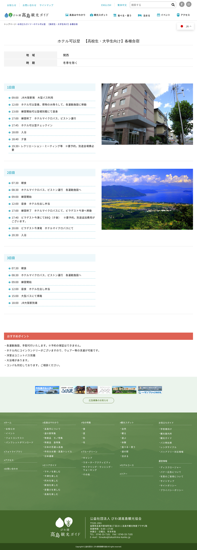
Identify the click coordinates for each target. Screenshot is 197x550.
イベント (10, 433)
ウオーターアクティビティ (97, 462)
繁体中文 (122, 4)
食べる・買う (129, 446)
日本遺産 (49, 456)
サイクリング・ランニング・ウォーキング (98, 468)
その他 (86, 474)
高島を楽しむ (51, 494)
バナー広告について (171, 471)
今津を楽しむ (51, 475)
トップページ (10, 24)
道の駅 (125, 451)
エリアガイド (50, 465)
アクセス (9, 460)
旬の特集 (86, 422)
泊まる (125, 456)
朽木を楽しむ (51, 480)
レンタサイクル (169, 447)
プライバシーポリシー (172, 490)
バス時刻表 (166, 442)
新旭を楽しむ (51, 484)
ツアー (124, 473)
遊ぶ (124, 437)
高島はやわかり (51, 422)
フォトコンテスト (15, 437)
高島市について (52, 428)
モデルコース (127, 465)
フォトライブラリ (13, 451)
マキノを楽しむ (52, 471)
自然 (124, 428)
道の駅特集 (50, 433)
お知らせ (11, 5)
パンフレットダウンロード (20, 442)
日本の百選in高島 (53, 446)
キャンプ (87, 457)
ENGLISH (106, 4)
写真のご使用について (172, 476)
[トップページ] (26, 15)
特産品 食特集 (52, 442)
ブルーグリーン (89, 451)
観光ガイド (166, 438)
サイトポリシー (169, 485)
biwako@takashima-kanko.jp (114, 537)
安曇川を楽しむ (52, 489)
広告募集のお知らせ (98, 400)
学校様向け (166, 428)
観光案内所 (166, 433)
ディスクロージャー (171, 467)
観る (124, 433)
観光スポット (127, 422)
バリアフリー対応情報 (172, 451)
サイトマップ (46, 5)
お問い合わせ (29, 5)
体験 (124, 442)
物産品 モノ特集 (53, 437)
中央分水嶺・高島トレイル (58, 451)
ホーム (8, 422)
